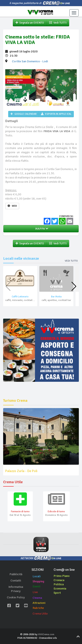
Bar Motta (56, 296)
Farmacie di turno (20, 511)
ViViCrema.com (46, 634)
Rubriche (38, 608)
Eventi (36, 586)
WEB (14, 206)
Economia (60, 588)
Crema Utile (40, 613)
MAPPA (40, 228)
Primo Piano (62, 576)
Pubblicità (15, 574)
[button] (74, 286)
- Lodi (30, 61)
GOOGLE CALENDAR (25, 114)
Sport (57, 593)
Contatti (16, 580)
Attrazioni (39, 603)
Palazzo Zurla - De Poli (21, 471)
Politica (59, 584)
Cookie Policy (16, 597)
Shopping (38, 581)
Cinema (37, 598)
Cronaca (59, 580)
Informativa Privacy (15, 589)
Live (35, 592)
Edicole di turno (56, 511)
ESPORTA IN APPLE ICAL (58, 114)
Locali (37, 576)
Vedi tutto (71, 260)
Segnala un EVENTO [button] (31, 22)
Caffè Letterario (20, 296)
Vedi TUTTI (59, 22)
